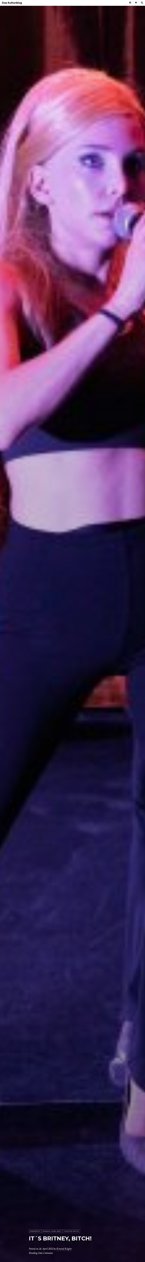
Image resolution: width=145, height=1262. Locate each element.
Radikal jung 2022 (52, 1231)
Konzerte (35, 1231)
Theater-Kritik (71, 1231)
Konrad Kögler (64, 1249)
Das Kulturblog (12, 2)
